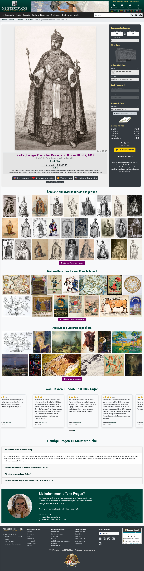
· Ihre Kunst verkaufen (57, 534)
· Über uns (29, 546)
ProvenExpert (15, 422)
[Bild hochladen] (140, 15)
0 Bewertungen (59, 182)
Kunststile (35, 15)
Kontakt (75, 15)
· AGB (28, 536)
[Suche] (132, 15)
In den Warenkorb (126, 150)
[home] (3, 15)
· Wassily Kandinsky (80, 539)
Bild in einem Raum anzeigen (87, 178)
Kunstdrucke (9, 15)
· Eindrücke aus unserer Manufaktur (60, 541)
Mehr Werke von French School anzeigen (72, 319)
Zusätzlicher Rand (115, 38)
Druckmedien (55, 15)
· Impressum (30, 534)
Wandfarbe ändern (65, 178)
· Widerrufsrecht (31, 541)
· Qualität (53, 539)
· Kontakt (29, 532)
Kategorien (26, 15)
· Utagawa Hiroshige (80, 541)
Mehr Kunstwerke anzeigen (72, 379)
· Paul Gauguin (78, 536)
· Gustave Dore (78, 543)
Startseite (4, 20)
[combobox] (125, 40)
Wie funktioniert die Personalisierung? (19, 450)
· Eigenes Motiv (55, 532)
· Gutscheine (54, 543)
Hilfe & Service (67, 15)
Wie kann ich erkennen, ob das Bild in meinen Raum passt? (26, 467)
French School (29, 20)
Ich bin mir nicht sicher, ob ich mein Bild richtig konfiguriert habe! (29, 481)
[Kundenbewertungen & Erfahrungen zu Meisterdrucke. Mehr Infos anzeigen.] (132, 536)
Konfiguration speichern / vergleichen (125, 113)
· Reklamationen (31, 543)
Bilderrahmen (44, 15)
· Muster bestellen (55, 546)
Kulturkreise (19, 20)
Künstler (18, 15)
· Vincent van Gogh (80, 532)
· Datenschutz (30, 539)
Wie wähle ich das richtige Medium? (18, 474)
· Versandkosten (55, 536)
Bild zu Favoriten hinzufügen (44, 178)
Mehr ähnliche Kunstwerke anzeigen (72, 263)
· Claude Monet (79, 534)
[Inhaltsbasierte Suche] (136, 15)
